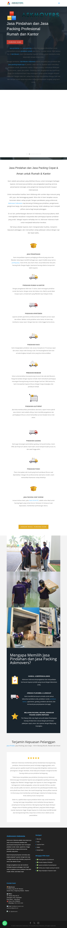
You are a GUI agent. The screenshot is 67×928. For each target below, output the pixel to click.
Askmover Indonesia (15, 203)
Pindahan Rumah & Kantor (33, 285)
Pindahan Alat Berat (33, 406)
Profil (38, 841)
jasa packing (27, 48)
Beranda (39, 839)
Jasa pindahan (15, 48)
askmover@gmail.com (12, 908)
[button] (4, 923)
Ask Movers (15, 54)
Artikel (38, 847)
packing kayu (16, 263)
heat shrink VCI (33, 500)
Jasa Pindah (11, 746)
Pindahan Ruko (33, 345)
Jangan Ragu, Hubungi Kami (33, 527)
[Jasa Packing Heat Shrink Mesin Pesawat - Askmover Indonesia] (33, 157)
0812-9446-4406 (18, 903)
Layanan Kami (40, 844)
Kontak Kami (40, 850)
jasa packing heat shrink (33, 497)
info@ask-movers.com (18, 906)
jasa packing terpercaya (16, 64)
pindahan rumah (26, 51)
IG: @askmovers (13, 911)
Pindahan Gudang (33, 441)
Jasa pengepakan (33, 254)
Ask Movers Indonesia (27, 61)
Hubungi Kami (15, 42)
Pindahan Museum (33, 373)
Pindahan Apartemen (33, 313)
